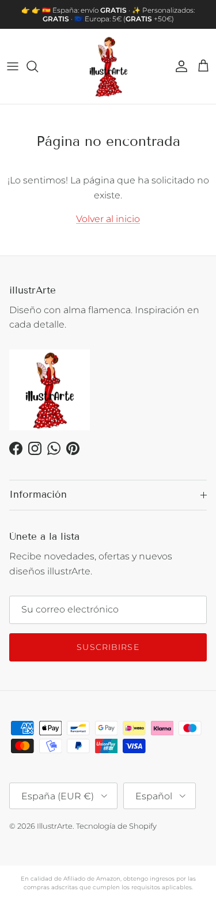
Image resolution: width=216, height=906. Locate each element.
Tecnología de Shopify (116, 825)
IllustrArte (55, 825)
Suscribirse (108, 647)
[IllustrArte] (108, 66)
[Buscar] (38, 66)
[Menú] (12, 66)
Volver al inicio (108, 218)
